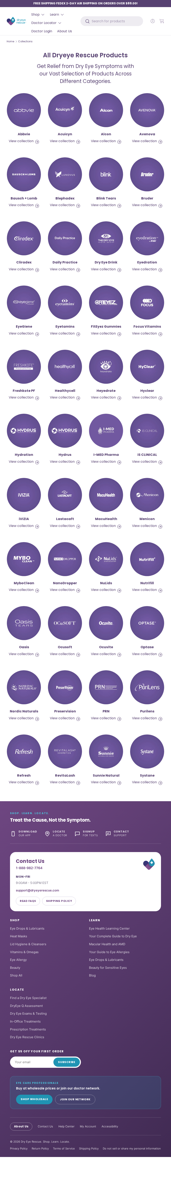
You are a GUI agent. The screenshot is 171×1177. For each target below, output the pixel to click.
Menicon (147, 518)
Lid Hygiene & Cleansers (28, 944)
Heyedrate (106, 390)
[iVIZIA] (24, 495)
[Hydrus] (65, 431)
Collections (25, 41)
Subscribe (66, 1062)
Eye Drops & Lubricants (27, 928)
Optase (147, 647)
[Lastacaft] (65, 495)
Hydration (24, 454)
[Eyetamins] (65, 303)
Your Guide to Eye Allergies (109, 952)
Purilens (147, 711)
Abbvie (24, 134)
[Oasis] (24, 623)
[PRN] (106, 687)
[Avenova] (147, 110)
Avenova (147, 134)
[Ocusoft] (65, 623)
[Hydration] (24, 431)
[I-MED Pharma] (106, 431)
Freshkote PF (24, 390)
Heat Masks (18, 936)
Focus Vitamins (147, 326)
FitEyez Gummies (106, 326)
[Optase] (147, 623)
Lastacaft (65, 518)
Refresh (24, 775)
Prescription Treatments (28, 1029)
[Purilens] (147, 687)
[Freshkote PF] (24, 367)
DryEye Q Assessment (26, 1006)
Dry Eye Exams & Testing (28, 1013)
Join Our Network (75, 1099)
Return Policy (40, 1148)
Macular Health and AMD (107, 944)
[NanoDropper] (65, 559)
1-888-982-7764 (29, 868)
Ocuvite (106, 647)
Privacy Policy (19, 1148)
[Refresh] (24, 751)
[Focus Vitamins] (147, 303)
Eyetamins (64, 326)
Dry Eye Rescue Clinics (27, 1037)
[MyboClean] (24, 559)
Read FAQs (28, 901)
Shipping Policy (59, 901)
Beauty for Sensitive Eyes (108, 968)
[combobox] (111, 21)
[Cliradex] (24, 238)
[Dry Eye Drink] (106, 238)
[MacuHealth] (106, 495)
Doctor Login (41, 31)
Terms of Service (64, 1148)
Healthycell (65, 390)
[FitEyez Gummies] (106, 303)
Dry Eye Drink (106, 262)
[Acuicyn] (65, 110)
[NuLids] (106, 559)
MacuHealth (106, 518)
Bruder (147, 198)
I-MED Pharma (106, 454)
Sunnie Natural (106, 775)
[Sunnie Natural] (106, 751)
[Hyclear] (147, 367)
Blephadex (64, 198)
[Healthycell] (65, 367)
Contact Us (45, 1126)
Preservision (65, 711)
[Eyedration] (147, 238)
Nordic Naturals (24, 711)
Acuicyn (65, 134)
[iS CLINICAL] (147, 431)
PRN (106, 711)
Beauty (15, 968)
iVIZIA (24, 518)
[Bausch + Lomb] (24, 174)
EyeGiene (24, 326)
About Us (64, 31)
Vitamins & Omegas (24, 952)
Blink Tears (106, 198)
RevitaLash (65, 775)
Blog (92, 975)
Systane (147, 775)
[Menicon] (147, 495)
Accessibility (110, 1126)
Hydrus (65, 454)
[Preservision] (65, 687)
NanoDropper (65, 583)
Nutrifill (147, 583)
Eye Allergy (18, 960)
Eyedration (147, 262)
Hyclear (147, 390)
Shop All (16, 975)
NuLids (106, 583)
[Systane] (147, 751)
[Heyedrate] (106, 367)
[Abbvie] (24, 110)
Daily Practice (65, 262)
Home (10, 41)
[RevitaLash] (65, 751)
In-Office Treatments (25, 1021)
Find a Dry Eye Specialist (28, 998)
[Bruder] (147, 174)
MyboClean (24, 583)
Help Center (66, 1126)
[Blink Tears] (106, 174)
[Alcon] (106, 110)
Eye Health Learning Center (109, 928)
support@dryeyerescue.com (37, 890)
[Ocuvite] (106, 623)
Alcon (106, 134)
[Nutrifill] (147, 559)
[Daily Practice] (65, 238)
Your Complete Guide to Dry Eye (113, 936)
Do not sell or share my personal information (132, 1148)
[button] (161, 21)
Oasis (24, 647)
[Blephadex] (65, 174)
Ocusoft (65, 647)
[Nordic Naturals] (24, 687)
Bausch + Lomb (24, 198)
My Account (88, 1126)
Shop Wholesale (34, 1099)
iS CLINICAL (147, 454)
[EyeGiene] (24, 303)
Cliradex (23, 262)
